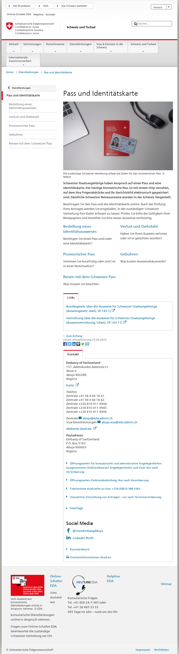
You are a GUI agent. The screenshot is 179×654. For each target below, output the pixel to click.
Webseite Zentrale (79, 429)
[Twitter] (70, 343)
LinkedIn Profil (83, 538)
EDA (45, 5)
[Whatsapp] (83, 343)
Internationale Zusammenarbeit (20, 59)
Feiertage (76, 508)
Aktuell (13, 44)
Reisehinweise (55, 44)
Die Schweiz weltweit (74, 5)
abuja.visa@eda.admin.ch (119, 422)
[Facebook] (65, 343)
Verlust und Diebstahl (139, 226)
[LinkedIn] (74, 343)
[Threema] (78, 343)
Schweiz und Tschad (143, 44)
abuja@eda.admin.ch (98, 418)
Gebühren (129, 254)
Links (69, 297)
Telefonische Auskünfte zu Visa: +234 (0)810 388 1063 (104, 488)
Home (9, 72)
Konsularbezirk (79, 549)
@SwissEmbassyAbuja (87, 531)
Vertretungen (32, 44)
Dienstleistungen (81, 44)
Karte (70, 385)
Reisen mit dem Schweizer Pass (89, 277)
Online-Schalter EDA (56, 580)
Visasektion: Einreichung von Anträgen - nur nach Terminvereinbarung (115, 497)
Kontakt (71, 354)
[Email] (87, 343)
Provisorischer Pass (79, 254)
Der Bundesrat (21, 5)
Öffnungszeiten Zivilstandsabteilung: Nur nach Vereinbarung (108, 480)
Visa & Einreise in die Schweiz (109, 45)
